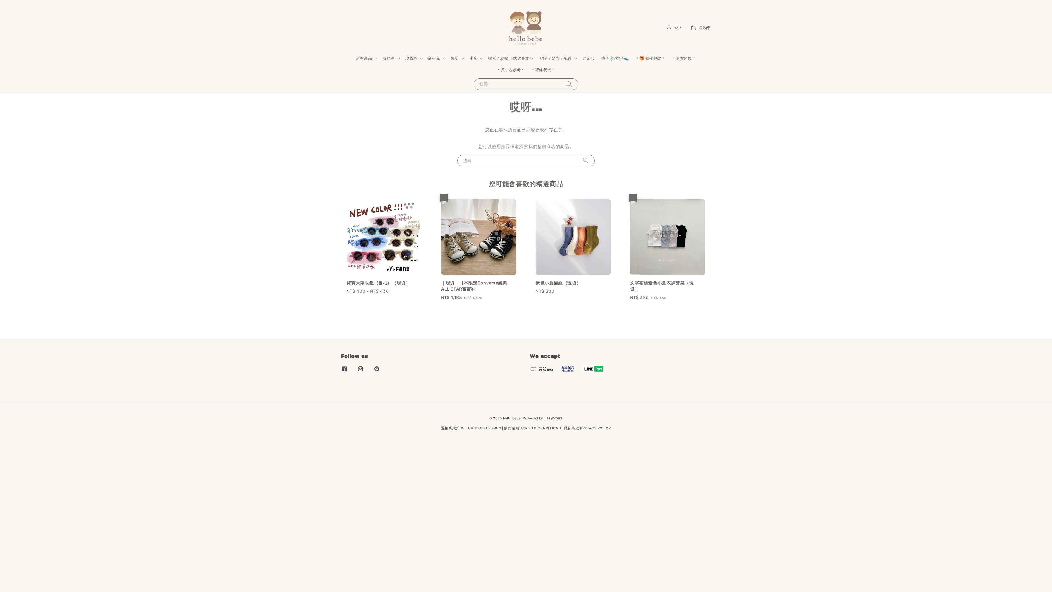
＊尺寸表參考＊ (511, 70)
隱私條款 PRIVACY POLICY (587, 428)
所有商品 (364, 58)
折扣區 (389, 58)
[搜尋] (569, 84)
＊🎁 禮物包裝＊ (650, 58)
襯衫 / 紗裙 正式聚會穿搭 (510, 58)
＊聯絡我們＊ (543, 70)
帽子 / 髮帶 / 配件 (556, 58)
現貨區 (411, 58)
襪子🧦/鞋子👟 (615, 58)
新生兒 (434, 58)
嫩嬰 (455, 58)
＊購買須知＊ (684, 58)
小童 (474, 58)
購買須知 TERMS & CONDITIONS (532, 428)
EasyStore (553, 418)
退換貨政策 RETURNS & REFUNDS (471, 428)
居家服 (589, 58)
